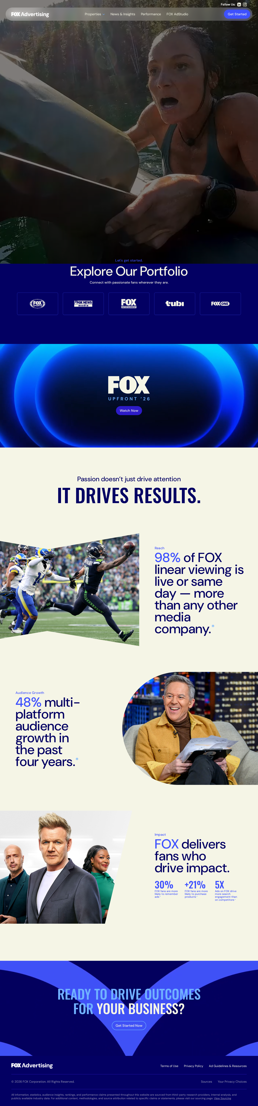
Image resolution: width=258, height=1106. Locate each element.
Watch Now (129, 410)
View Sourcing (222, 1098)
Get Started (237, 14)
